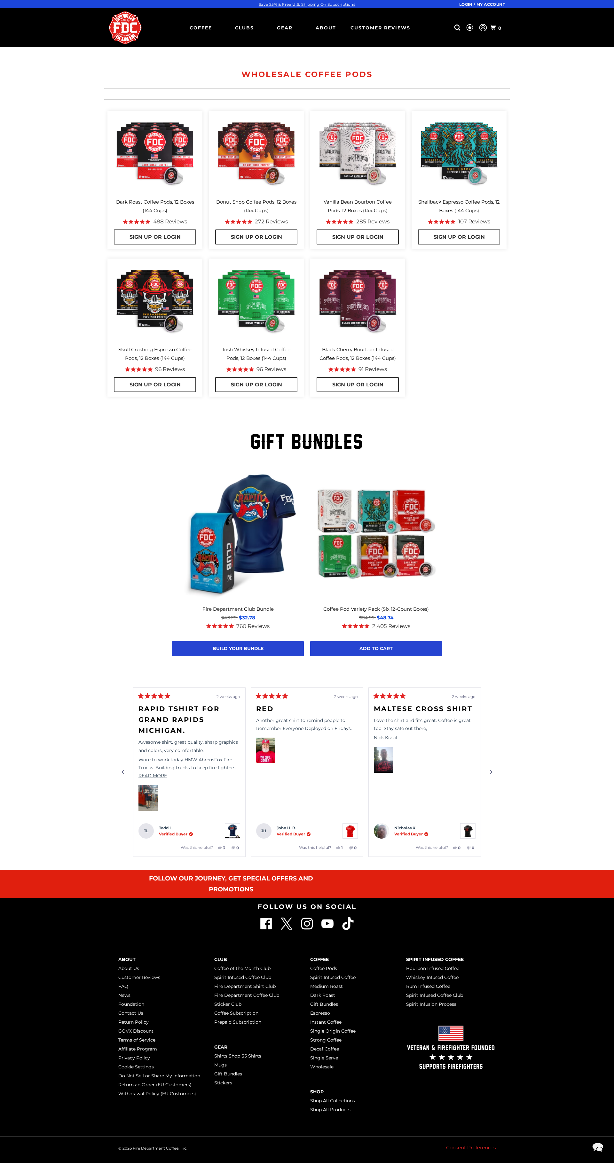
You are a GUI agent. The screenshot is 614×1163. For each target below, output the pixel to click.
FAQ (123, 986)
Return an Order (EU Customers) (155, 1085)
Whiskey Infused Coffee (432, 977)
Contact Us (130, 1013)
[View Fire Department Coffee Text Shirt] (350, 831)
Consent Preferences (471, 1147)
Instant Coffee (326, 1022)
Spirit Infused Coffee (333, 977)
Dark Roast (322, 995)
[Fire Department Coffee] (125, 27)
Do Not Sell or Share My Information (159, 1076)
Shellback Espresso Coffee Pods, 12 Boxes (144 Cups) (459, 206)
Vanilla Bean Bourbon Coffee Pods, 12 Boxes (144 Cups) (358, 206)
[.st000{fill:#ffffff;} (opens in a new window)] (267, 928)
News (124, 995)
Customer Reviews (380, 28)
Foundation (131, 1004)
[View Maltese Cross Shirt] (468, 831)
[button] (148, 798)
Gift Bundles (228, 1074)
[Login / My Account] (483, 27)
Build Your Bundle (238, 648)
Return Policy (133, 1022)
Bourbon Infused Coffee (432, 968)
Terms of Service (136, 1040)
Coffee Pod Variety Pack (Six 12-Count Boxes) (376, 609)
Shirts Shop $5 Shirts (237, 1056)
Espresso (320, 1013)
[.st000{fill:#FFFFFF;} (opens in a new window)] (287, 928)
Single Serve (324, 1058)
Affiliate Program (137, 1049)
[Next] (491, 772)
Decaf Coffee (324, 1049)
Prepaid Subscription (237, 1022)
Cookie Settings (136, 1067)
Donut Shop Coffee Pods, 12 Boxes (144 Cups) (256, 206)
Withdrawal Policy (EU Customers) (157, 1094)
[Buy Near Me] (447, 27)
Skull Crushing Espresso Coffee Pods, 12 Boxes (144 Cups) (155, 353)
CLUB (220, 959)
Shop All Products (330, 1110)
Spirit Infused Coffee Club (242, 977)
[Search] (458, 27)
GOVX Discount (136, 1031)
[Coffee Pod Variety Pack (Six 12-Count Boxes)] (376, 534)
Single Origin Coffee (333, 1031)
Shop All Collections (332, 1101)
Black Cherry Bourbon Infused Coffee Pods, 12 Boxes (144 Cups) (357, 353)
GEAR (285, 28)
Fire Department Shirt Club (245, 986)
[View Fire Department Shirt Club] (232, 831)
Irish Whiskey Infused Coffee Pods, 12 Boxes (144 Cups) (256, 353)
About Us (128, 968)
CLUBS (244, 28)
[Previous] (122, 772)
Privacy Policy (134, 1058)
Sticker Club (227, 1004)
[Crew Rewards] (470, 27)
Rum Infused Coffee (428, 986)
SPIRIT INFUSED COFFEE (435, 959)
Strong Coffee (326, 1040)
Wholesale (322, 1067)
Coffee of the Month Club (242, 968)
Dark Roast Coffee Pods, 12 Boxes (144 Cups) (155, 206)
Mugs (220, 1065)
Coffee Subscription (236, 1013)
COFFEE (201, 28)
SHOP (317, 1092)
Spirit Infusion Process (431, 1004)
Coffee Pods (323, 968)
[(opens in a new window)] (348, 928)
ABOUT (326, 28)
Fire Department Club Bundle (238, 609)
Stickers (223, 1083)
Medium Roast (326, 986)
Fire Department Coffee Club (246, 995)
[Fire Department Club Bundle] (237, 534)
